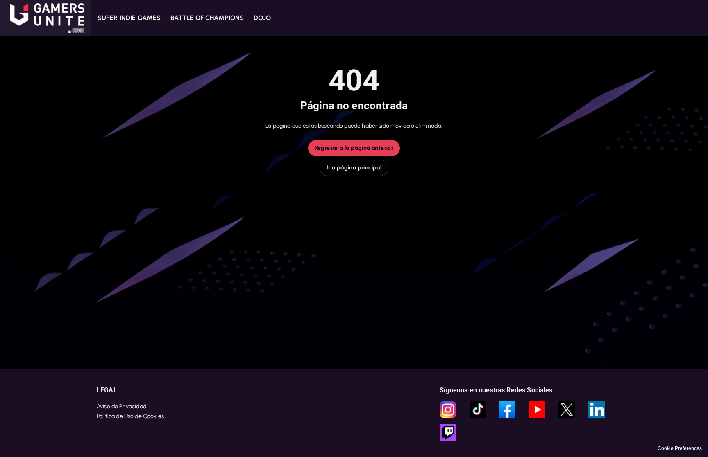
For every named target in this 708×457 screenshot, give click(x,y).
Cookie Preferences (680, 448)
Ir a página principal (354, 167)
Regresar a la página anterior (354, 147)
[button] (45, 18)
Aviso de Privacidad (121, 406)
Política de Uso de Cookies (130, 416)
